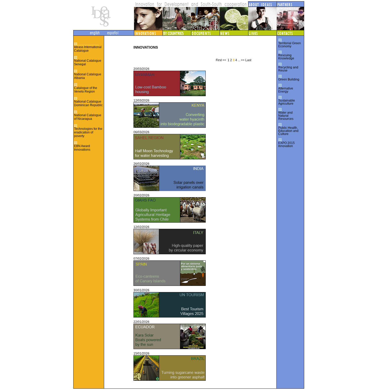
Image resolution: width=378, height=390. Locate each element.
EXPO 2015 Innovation (286, 144)
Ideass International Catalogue (88, 48)
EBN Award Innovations (82, 147)
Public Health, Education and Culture (288, 130)
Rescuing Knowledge (286, 57)
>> (243, 60)
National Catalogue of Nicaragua (87, 117)
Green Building (288, 79)
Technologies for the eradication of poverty (88, 132)
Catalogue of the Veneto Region (85, 89)
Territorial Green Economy (289, 45)
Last (248, 60)
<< (224, 60)
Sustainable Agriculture (286, 102)
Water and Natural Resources (285, 115)
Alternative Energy (285, 90)
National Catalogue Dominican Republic (88, 103)
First (219, 60)
